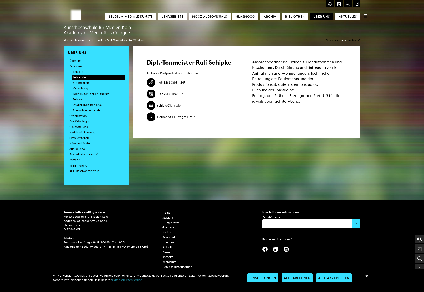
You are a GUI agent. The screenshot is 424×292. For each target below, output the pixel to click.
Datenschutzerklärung (177, 267)
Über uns (321, 16)
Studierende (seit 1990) (88, 105)
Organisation (78, 116)
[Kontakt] (339, 3)
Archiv (270, 16)
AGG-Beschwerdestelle (84, 171)
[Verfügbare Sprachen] (330, 3)
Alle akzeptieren (334, 278)
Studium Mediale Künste (131, 16)
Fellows (77, 99)
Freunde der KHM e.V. (83, 154)
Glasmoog (245, 16)
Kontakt (167, 257)
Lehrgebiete (172, 16)
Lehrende (97, 40)
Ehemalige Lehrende (87, 110)
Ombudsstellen (79, 138)
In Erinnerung (78, 165)
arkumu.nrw (77, 149)
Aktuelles (348, 16)
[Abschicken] (356, 223)
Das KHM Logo (79, 121)
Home (68, 40)
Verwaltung (80, 88)
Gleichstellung (78, 127)
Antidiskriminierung (82, 132)
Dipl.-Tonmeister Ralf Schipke (126, 40)
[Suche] (348, 3)
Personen (81, 40)
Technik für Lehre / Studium (91, 93)
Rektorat (79, 71)
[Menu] (365, 16)
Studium (167, 217)
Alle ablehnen (297, 278)
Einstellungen (262, 278)
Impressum (169, 262)
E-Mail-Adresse (271, 217)
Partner (74, 160)
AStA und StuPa (79, 143)
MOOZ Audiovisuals (209, 16)
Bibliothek (295, 16)
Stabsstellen (81, 82)
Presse (166, 252)
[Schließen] (366, 276)
